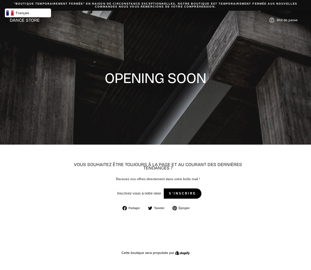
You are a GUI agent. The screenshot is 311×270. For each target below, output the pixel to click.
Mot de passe (287, 20)
